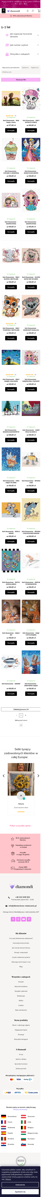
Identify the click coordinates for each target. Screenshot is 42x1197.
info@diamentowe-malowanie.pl (22, 893)
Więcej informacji (19, 1096)
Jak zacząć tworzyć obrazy (20, 935)
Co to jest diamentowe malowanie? (20, 925)
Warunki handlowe (20, 973)
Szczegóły (10, 129)
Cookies (20, 992)
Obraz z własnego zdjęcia (20, 1012)
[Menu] (3, 10)
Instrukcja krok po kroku (20, 930)
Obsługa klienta (7, 899)
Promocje (20, 1021)
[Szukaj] (33, 11)
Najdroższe (6, 72)
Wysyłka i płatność (20, 978)
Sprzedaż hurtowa (20, 1051)
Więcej (8, 1179)
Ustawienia (20, 1185)
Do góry (20, 712)
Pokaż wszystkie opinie (19, 812)
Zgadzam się (20, 1192)
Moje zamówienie (20, 997)
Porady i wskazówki (20, 939)
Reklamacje (20, 983)
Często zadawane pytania (20, 944)
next (36, 762)
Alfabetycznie (16, 72)
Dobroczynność (20, 1055)
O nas (20, 1041)
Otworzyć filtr (20, 80)
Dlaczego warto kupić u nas (20, 949)
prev (4, 762)
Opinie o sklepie (20, 1046)
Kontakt (20, 969)
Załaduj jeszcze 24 (20, 696)
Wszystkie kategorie (20, 1026)
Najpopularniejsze (20, 1017)
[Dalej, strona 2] (20, 702)
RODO (20, 987)
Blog (20, 953)
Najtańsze (25, 68)
